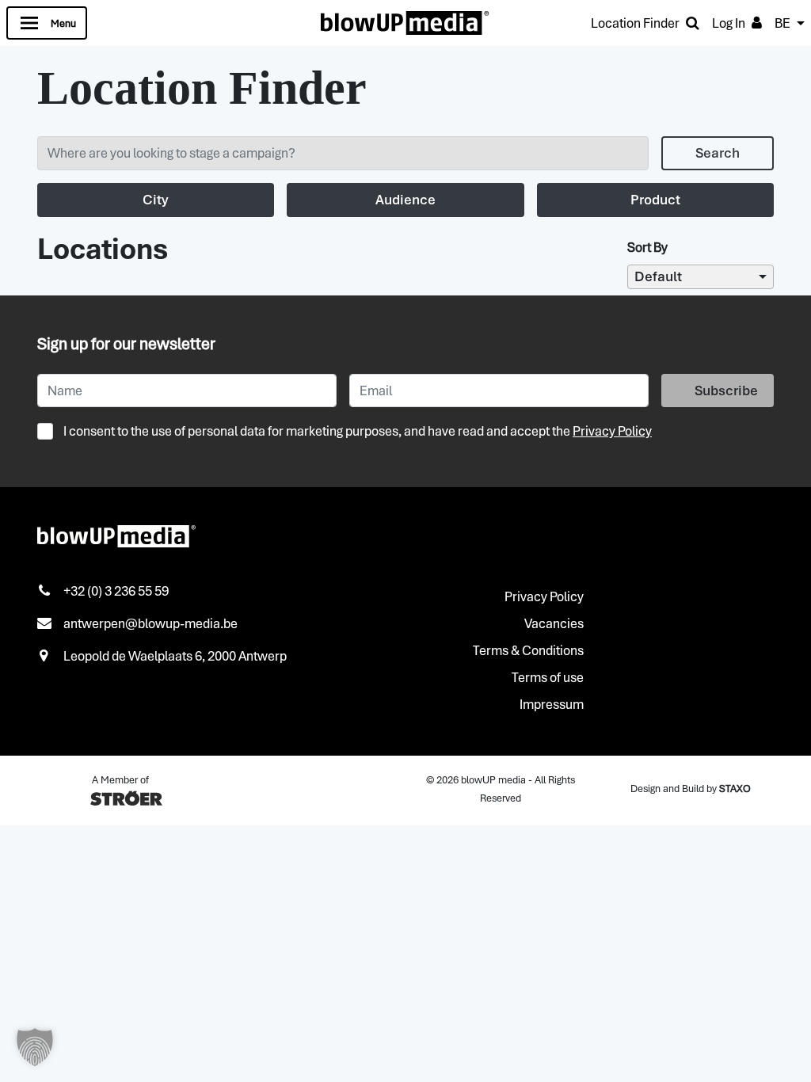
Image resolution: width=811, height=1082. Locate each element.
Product (655, 199)
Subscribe (726, 390)
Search (717, 153)
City (156, 199)
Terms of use (548, 677)
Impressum (552, 704)
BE (782, 23)
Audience (405, 199)
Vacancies (554, 623)
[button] (35, 1047)
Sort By (647, 247)
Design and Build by (690, 788)
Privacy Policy (612, 431)
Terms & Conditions (528, 650)
